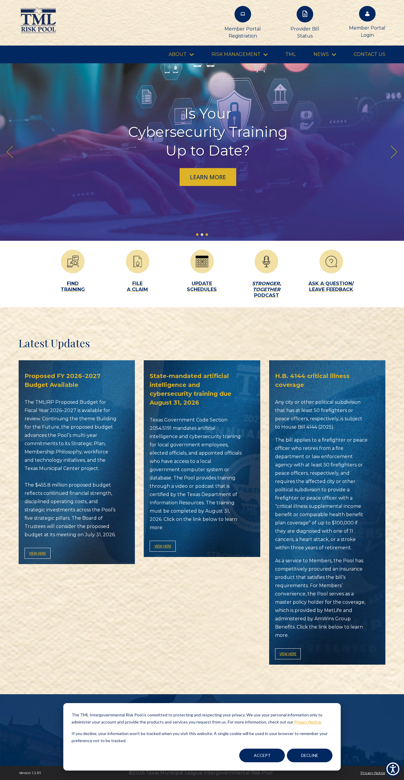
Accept (262, 755)
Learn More (208, 177)
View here (37, 553)
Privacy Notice (373, 773)
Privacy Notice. (308, 721)
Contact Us (369, 54)
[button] (394, 152)
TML (290, 54)
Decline (309, 755)
